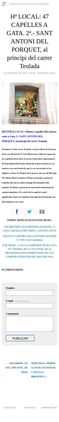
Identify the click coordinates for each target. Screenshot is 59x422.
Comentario (12, 313)
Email (42, 211)
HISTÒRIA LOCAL (46, 73)
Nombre (10, 288)
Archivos (29, 407)
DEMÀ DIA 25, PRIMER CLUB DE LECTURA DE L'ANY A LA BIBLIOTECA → (43, 370)
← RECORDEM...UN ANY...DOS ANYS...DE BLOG (16, 367)
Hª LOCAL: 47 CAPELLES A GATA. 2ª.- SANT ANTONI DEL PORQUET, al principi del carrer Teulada (30, 41)
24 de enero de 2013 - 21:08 (19, 73)
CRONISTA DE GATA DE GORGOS (29, 4)
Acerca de (10, 407)
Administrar (49, 407)
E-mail (17, 300)
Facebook (17, 211)
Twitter (29, 211)
